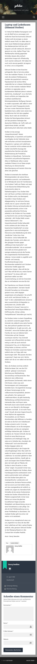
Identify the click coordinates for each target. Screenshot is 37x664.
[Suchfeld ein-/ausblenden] (34, 17)
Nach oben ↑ (30, 660)
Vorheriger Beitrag (12, 586)
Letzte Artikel (14, 543)
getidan (18, 5)
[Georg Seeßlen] (10, 552)
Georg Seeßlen (18, 546)
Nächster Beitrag (12, 589)
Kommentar (7, 605)
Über (7, 543)
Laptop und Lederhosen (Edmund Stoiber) (17, 26)
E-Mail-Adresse (8, 631)
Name (6, 623)
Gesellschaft (10, 580)
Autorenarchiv (10, 568)
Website (6, 639)
